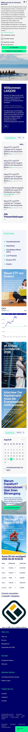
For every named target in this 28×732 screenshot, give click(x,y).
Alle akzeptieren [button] (14, 47)
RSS (21, 144)
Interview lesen (8, 421)
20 (14, 456)
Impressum (4, 724)
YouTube (4, 701)
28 (17, 459)
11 (8, 453)
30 (22, 459)
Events (9, 264)
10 (5, 453)
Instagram (4, 697)
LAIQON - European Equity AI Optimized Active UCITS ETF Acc (14, 106)
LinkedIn (4, 693)
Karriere (3, 640)
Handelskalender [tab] (10, 432)
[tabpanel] (14, 182)
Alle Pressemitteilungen (13, 215)
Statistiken (10, 246)
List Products (11, 255)
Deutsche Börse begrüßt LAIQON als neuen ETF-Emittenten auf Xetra (13, 190)
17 (5, 456)
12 (11, 453)
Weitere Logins (6, 680)
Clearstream (4, 717)
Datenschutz (22, 724)
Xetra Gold (19, 714)
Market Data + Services (7, 716)
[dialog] (14, 27)
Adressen (4, 664)
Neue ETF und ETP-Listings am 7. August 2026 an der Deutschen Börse (13, 204)
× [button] (26, 1)
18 (8, 456)
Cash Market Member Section (10, 677)
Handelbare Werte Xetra (13, 251)
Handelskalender (13, 241)
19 (11, 456)
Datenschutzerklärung (7, 32)
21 (17, 456)
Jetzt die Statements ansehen (12, 507)
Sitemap (3, 726)
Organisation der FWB (8, 647)
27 (14, 459)
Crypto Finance (15, 717)
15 (20, 453)
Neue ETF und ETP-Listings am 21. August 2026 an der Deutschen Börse (13, 150)
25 (8, 459)
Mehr (6, 126)
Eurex (18, 716)
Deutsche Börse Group (7, 714)
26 (11, 459)
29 (20, 459)
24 (5, 459)
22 (20, 456)
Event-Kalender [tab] (21, 432)
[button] (14, 44)
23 (22, 456)
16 (22, 453)
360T (23, 716)
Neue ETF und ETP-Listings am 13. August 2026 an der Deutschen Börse (13, 177)
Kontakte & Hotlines (7, 660)
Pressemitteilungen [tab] (11, 137)
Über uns (4, 636)
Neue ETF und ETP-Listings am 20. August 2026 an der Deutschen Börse (13, 164)
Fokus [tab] (19, 137)
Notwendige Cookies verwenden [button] (14, 51)
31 (5, 462)
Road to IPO (11, 260)
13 (14, 453)
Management (5, 644)
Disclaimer (13, 724)
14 (17, 453)
